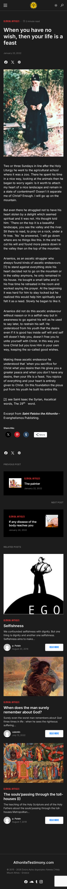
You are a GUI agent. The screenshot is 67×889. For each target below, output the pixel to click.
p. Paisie (16, 645)
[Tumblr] (37, 881)
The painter (32, 483)
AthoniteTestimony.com (33, 862)
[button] (5, 5)
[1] (5, 399)
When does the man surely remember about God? (26, 710)
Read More (54, 647)
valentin (16, 732)
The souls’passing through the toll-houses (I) (33, 796)
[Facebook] (26, 881)
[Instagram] (41, 881)
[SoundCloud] (31, 881)
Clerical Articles (11, 21)
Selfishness (14, 626)
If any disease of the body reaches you (22, 523)
